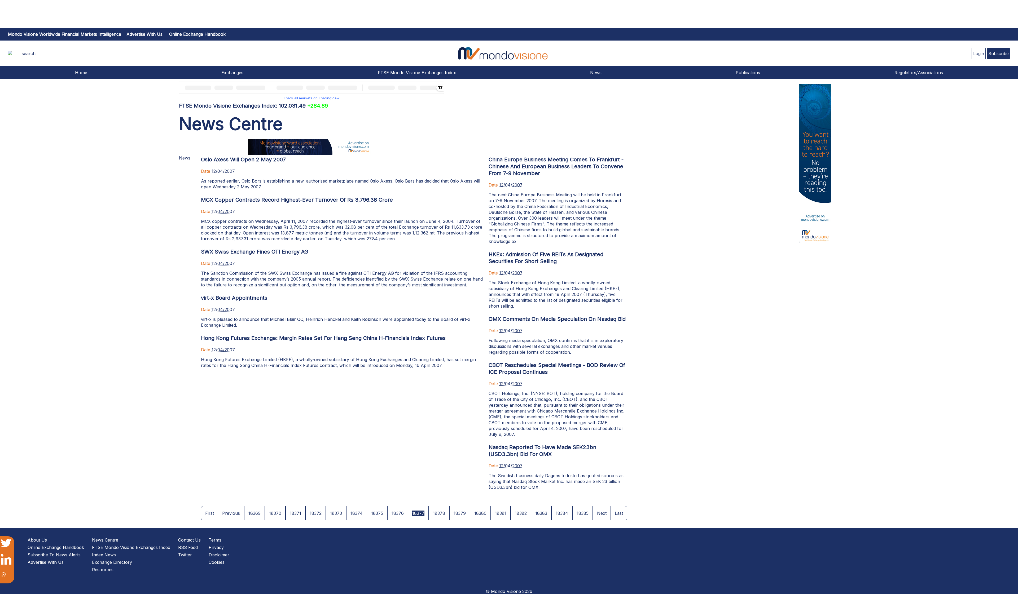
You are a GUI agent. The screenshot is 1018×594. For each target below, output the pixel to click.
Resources (102, 569)
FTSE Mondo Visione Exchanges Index (417, 72)
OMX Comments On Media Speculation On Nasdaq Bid (557, 319)
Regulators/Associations (918, 72)
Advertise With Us (46, 562)
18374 (356, 513)
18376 (398, 513)
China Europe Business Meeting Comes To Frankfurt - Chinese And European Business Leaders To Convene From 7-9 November (556, 166)
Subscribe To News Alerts (54, 554)
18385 (583, 513)
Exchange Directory (112, 562)
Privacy (216, 547)
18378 (439, 513)
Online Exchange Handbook (197, 34)
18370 (275, 513)
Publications (748, 72)
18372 (316, 513)
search (29, 53)
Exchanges (232, 72)
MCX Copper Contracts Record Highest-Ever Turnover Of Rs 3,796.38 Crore (297, 200)
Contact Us (189, 540)
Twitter (185, 554)
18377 (418, 513)
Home (81, 72)
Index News (104, 554)
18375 (377, 513)
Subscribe (998, 53)
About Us (37, 540)
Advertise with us (144, 34)
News (596, 72)
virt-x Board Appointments (234, 298)
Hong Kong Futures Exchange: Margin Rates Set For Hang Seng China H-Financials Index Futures (323, 338)
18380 (480, 513)
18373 (336, 513)
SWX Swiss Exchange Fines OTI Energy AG (254, 252)
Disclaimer (219, 554)
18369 (254, 513)
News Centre (105, 540)
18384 (562, 513)
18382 (521, 513)
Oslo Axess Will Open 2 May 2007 (243, 159)
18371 (295, 513)
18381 (500, 513)
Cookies (217, 562)
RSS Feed (188, 547)
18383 (541, 513)
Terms (215, 540)
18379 (460, 513)
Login (978, 53)
